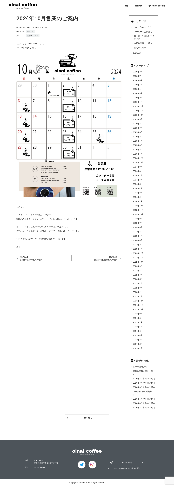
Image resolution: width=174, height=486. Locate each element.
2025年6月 (138, 132)
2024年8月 (138, 171)
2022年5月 (138, 279)
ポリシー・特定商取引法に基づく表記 (125, 468)
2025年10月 (138, 114)
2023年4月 (138, 235)
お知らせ (30, 31)
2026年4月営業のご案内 (144, 403)
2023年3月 (138, 240)
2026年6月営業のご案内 (144, 387)
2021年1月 (138, 348)
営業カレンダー (32, 35)
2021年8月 (138, 317)
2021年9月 (138, 313)
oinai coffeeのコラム (142, 27)
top (126, 5)
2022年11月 (138, 257)
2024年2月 (138, 196)
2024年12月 (138, 158)
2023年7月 (138, 222)
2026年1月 (138, 101)
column (138, 5)
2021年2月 (138, 343)
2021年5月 (138, 330)
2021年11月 (138, 304)
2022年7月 (138, 274)
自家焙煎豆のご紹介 (143, 43)
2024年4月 (138, 188)
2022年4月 (138, 283)
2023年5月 (138, 231)
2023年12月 (138, 205)
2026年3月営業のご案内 (144, 407)
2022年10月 (138, 261)
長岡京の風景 (140, 47)
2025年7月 (138, 127)
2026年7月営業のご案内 (144, 382)
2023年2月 (138, 244)
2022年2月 (138, 292)
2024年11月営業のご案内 (105, 259)
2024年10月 (138, 162)
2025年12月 (138, 106)
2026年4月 (138, 88)
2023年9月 (138, 218)
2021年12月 (138, 300)
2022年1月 (138, 296)
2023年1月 (138, 248)
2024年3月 (138, 192)
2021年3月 (138, 339)
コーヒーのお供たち (143, 31)
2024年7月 (138, 175)
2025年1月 (138, 153)
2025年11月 (138, 110)
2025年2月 (138, 149)
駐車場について (140, 366)
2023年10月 (138, 214)
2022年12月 (138, 253)
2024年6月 (138, 179)
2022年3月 (138, 287)
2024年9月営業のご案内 (31, 259)
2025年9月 (138, 119)
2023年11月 (138, 209)
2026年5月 (138, 84)
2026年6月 (138, 80)
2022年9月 (138, 266)
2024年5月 (138, 184)
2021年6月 (138, 326)
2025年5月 (138, 136)
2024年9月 (138, 166)
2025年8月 (138, 123)
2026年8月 (138, 71)
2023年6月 (138, 227)
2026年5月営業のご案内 (144, 398)
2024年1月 (138, 201)
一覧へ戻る (87, 418)
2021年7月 (138, 322)
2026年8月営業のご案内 (144, 378)
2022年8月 (138, 270)
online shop (157, 5)
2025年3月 (138, 145)
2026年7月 (138, 75)
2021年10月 (138, 309)
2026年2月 (138, 97)
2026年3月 (138, 93)
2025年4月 (138, 140)
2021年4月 (138, 335)
